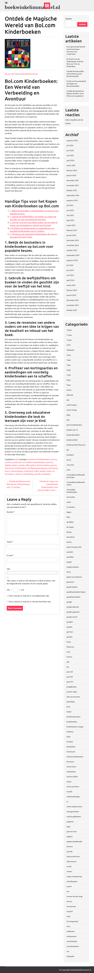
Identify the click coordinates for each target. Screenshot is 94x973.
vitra (68, 926)
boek (15, 462)
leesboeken (71, 746)
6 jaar (69, 370)
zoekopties (46, 474)
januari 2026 (71, 175)
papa (68, 826)
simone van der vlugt (75, 896)
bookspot (70, 455)
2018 (68, 345)
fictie (69, 572)
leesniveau (53, 468)
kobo (68, 736)
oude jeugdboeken (74, 816)
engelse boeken (73, 567)
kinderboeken (21, 468)
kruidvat (70, 741)
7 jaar (69, 375)
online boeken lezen (74, 806)
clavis (69, 502)
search (69, 886)
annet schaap (72, 410)
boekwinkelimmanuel (28, 74)
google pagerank (73, 612)
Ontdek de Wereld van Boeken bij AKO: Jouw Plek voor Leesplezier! (75, 93)
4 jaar (69, 360)
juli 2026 (70, 145)
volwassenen (71, 936)
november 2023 (73, 305)
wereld (37, 474)
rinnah (69, 866)
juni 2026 (70, 150)
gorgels (69, 627)
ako (68, 400)
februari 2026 (72, 170)
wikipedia (70, 956)
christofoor (71, 497)
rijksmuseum (71, 861)
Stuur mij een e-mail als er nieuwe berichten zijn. (30, 601)
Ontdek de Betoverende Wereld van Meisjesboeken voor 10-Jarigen (18, 484)
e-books (21, 465)
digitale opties (11, 465)
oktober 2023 (72, 310)
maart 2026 (71, 165)
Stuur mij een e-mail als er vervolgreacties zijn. (29, 595)
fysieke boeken (43, 465)
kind (68, 707)
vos (68, 951)
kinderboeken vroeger (75, 726)
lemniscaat (71, 751)
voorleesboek (72, 941)
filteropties (31, 465)
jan (68, 667)
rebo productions (73, 856)
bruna (69, 460)
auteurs (54, 459)
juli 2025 (70, 205)
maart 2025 (71, 225)
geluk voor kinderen (74, 577)
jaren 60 (70, 672)
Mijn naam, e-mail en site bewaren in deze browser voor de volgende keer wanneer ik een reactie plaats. (31, 582)
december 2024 (73, 240)
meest (69, 781)
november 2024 (73, 245)
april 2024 (70, 280)
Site (8, 569)
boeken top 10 (72, 430)
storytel (70, 911)
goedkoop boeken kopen (76, 592)
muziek (69, 791)
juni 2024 (70, 270)
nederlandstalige (73, 796)
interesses (9, 468)
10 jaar (69, 330)
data (68, 517)
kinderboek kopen (73, 717)
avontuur (8, 462)
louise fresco (71, 766)
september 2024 (73, 255)
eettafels (70, 557)
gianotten (70, 582)
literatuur (70, 761)
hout (68, 652)
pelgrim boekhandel (74, 841)
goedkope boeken (73, 597)
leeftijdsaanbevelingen (37, 468)
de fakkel (70, 522)
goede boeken (72, 587)
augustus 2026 (72, 140)
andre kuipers (72, 405)
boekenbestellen (73, 435)
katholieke (71, 702)
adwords (70, 395)
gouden (69, 637)
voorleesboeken (73, 946)
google (69, 602)
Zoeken (68, 18)
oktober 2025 (72, 190)
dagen (69, 512)
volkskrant (71, 931)
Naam (10, 541)
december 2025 (73, 180)
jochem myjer (72, 692)
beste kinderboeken (74, 425)
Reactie (11, 512)
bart (68, 420)
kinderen (70, 731)
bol (17, 459)
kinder (69, 712)
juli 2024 (70, 265)
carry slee (70, 465)
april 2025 (70, 220)
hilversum (70, 647)
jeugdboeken (72, 687)
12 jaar (69, 340)
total (68, 916)
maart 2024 (71, 285)
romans (69, 871)
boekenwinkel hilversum (76, 445)
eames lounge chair (74, 547)
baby (68, 415)
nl (67, 801)
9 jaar (69, 385)
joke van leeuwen (73, 697)
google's (70, 622)
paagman (70, 821)
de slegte (70, 527)
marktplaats (71, 771)
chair (68, 470)
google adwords (73, 607)
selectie (18, 474)
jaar (68, 662)
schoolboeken (72, 881)
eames (69, 542)
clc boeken (71, 507)
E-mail (10, 555)
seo (68, 891)
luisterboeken (17, 471)
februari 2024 (72, 290)
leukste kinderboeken (75, 756)
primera (70, 846)
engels (69, 562)
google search (72, 617)
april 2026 (70, 160)
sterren (69, 901)
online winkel (39, 471)
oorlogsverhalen (73, 811)
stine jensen (71, 906)
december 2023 (73, 300)
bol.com (49, 462)
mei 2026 (70, 155)
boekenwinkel (72, 440)
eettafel (70, 552)
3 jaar (69, 355)
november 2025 (73, 185)
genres (54, 465)
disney (69, 532)
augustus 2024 (72, 260)
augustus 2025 (72, 200)
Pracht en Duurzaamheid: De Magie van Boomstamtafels (76, 83)
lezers (7, 471)
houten (69, 657)
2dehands (70, 350)
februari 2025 (72, 230)
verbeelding (28, 474)
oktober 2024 (72, 250)
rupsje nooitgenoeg (74, 876)
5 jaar (69, 365)
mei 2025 (70, 215)
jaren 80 (70, 677)
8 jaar (69, 380)
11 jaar (69, 335)
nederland (28, 471)
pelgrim (70, 836)
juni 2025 (70, 210)
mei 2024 (70, 275)
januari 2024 (71, 295)
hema (69, 642)
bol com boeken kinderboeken (32, 462)
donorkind (70, 537)
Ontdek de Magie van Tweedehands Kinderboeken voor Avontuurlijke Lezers (48, 485)
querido (70, 851)
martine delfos (72, 776)
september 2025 (73, 195)
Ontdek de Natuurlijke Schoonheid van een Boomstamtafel (75, 73)
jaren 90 (70, 682)
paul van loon (72, 831)
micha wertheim (73, 786)
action (69, 390)
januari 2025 (71, 235)
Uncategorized (72, 921)
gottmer (70, 632)
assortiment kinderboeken (38, 459)
